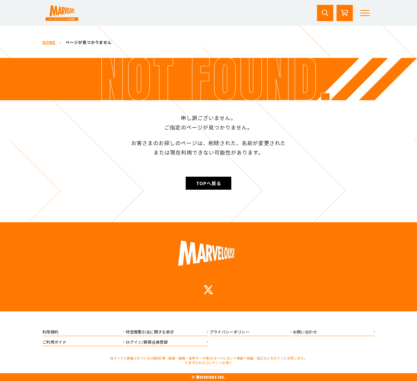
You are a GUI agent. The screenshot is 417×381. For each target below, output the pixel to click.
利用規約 (50, 331)
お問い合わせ (305, 331)
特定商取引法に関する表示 (150, 331)
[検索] (325, 13)
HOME (49, 42)
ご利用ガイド (54, 342)
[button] (365, 13)
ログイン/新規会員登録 (147, 342)
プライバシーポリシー (229, 331)
